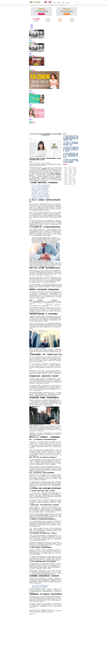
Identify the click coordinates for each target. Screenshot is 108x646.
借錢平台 (73, 178)
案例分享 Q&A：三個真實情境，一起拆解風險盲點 (40, 194)
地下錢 (70, 174)
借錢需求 (58, 2)
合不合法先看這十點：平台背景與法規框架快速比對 (40, 186)
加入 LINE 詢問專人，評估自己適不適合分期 (46, 609)
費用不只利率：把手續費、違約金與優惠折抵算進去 (40, 187)
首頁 (30, 5)
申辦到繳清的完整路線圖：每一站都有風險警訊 (40, 189)
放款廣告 (54, 2)
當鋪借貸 (65, 167)
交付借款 (65, 177)
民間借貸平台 (36, 156)
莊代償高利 (70, 170)
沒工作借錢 (65, 178)
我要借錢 (45, 2)
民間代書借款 (70, 177)
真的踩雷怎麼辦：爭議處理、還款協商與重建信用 (40, 193)
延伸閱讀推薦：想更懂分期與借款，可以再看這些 (40, 197)
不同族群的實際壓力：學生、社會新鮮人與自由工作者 (41, 191)
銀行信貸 (65, 171)
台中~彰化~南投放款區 (33, 163)
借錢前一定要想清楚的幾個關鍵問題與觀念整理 (40, 585)
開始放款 (66, 9)
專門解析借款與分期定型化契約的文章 (55, 307)
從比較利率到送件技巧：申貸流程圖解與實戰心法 (40, 586)
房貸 (73, 184)
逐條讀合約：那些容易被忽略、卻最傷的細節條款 (40, 188)
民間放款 (65, 184)
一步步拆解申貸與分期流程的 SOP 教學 (39, 323)
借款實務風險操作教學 (33, 266)
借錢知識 (67, 2)
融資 (70, 178)
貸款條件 (32, 156)
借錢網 (74, 181)
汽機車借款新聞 (37, 5)
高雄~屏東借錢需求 (47, 163)
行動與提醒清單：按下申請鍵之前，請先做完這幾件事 (41, 198)
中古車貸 (70, 167)
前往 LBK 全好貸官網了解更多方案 (34, 609)
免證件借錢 (65, 174)
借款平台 (65, 181)
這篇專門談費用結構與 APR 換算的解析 (40, 279)
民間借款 (74, 167)
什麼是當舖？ (70, 171)
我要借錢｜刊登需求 (40, 163)
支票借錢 (70, 181)
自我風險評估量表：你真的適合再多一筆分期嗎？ (40, 192)
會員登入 (63, 2)
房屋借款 (74, 174)
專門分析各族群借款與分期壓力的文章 (42, 365)
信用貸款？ (41, 156)
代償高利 (65, 170)
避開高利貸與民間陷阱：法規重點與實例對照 (39, 587)
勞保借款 (70, 184)
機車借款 (75, 171)
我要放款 (49, 2)
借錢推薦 (75, 170)
